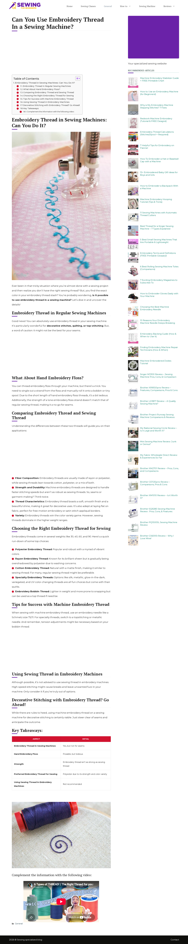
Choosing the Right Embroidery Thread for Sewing (48, 96)
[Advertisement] (61, 54)
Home (70, 6)
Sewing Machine (147, 6)
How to (123, 6)
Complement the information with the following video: (50, 112)
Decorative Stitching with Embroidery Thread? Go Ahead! (51, 105)
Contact (175, 939)
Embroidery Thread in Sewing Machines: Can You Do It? (45, 82)
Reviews (167, 6)
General (108, 6)
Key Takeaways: (31, 108)
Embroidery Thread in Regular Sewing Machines (47, 86)
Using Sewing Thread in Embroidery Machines (46, 102)
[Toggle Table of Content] (76, 78)
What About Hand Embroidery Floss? (41, 89)
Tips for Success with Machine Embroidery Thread (48, 99)
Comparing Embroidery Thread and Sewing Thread (48, 92)
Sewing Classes (88, 6)
